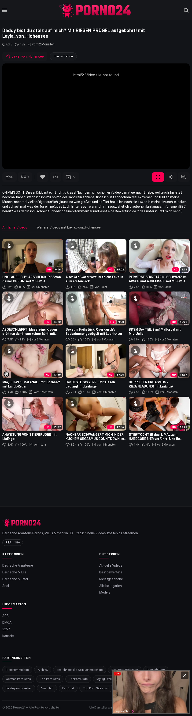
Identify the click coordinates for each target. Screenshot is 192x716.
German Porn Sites (18, 679)
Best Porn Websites (124, 670)
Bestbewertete (110, 572)
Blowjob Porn (156, 670)
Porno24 (19, 707)
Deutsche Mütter (15, 579)
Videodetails (158, 177)
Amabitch (47, 688)
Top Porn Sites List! (96, 688)
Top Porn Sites (50, 679)
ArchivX (43, 670)
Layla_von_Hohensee (28, 56)
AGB (5, 616)
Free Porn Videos (17, 670)
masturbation (63, 56)
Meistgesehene (111, 579)
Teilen (171, 177)
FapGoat (68, 688)
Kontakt (8, 636)
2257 (6, 629)
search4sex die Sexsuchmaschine (80, 670)
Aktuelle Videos (110, 565)
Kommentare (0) (184, 177)
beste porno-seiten (19, 688)
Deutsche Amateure (17, 565)
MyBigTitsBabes (107, 679)
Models (104, 592)
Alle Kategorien (110, 586)
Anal (5, 586)
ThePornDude (78, 679)
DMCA (6, 622)
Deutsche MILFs (14, 572)
